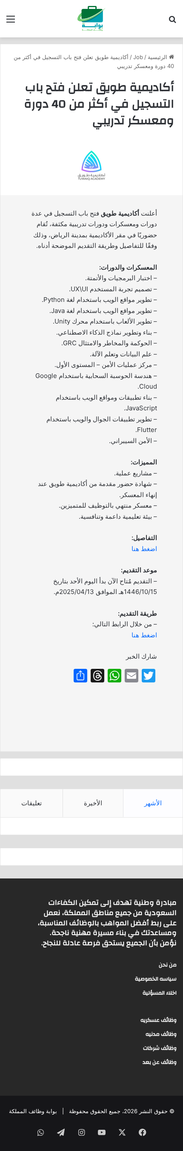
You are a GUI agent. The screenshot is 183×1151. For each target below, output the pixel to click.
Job (138, 57)
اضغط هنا (144, 549)
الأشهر (153, 803)
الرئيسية (158, 57)
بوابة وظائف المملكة (33, 1111)
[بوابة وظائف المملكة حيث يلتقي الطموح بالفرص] (91, 18)
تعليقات (31, 803)
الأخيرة (93, 803)
